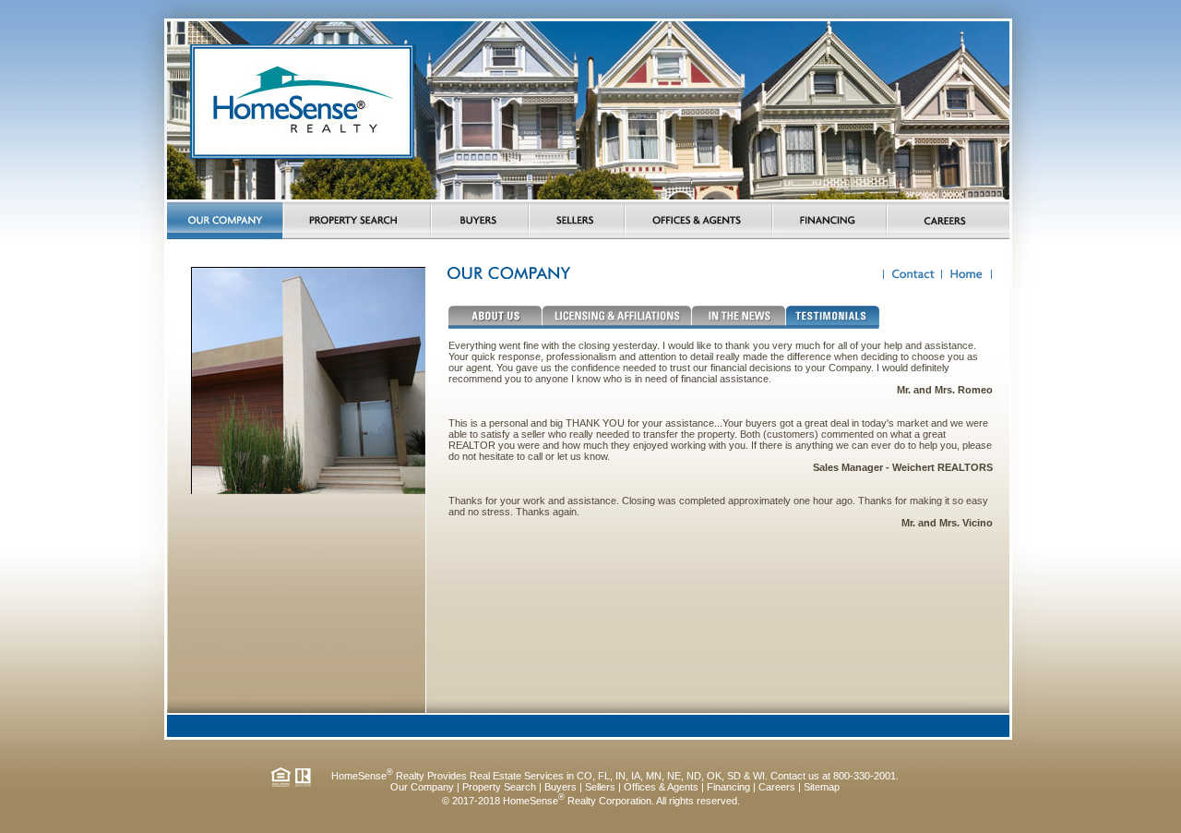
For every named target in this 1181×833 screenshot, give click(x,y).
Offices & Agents (661, 786)
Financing (728, 786)
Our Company (422, 786)
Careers (776, 786)
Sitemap (822, 786)
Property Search (499, 786)
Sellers (600, 786)
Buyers (560, 786)
